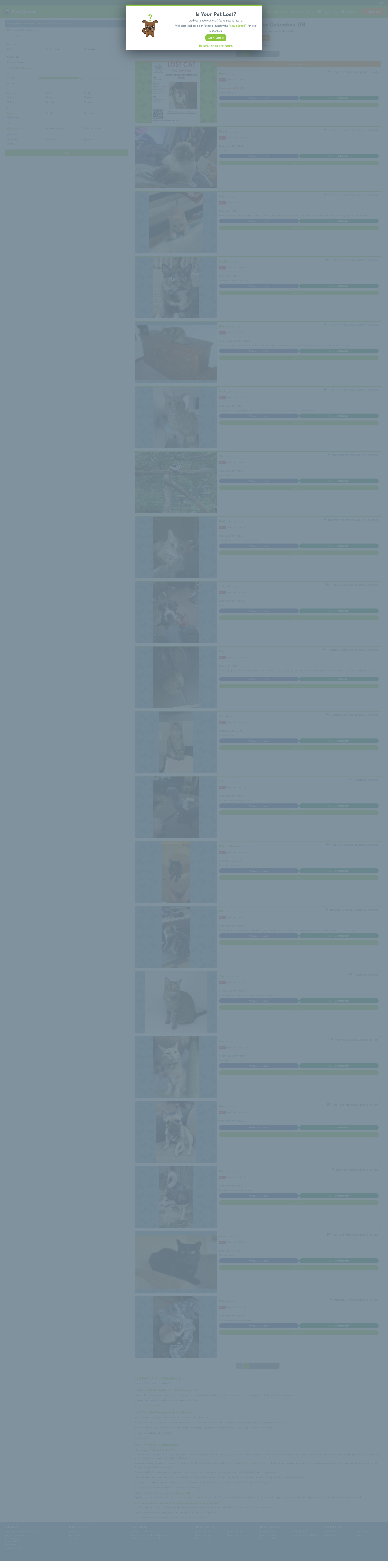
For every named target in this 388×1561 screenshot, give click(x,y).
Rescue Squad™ (238, 25)
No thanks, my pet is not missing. (216, 45)
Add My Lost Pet (216, 37)
